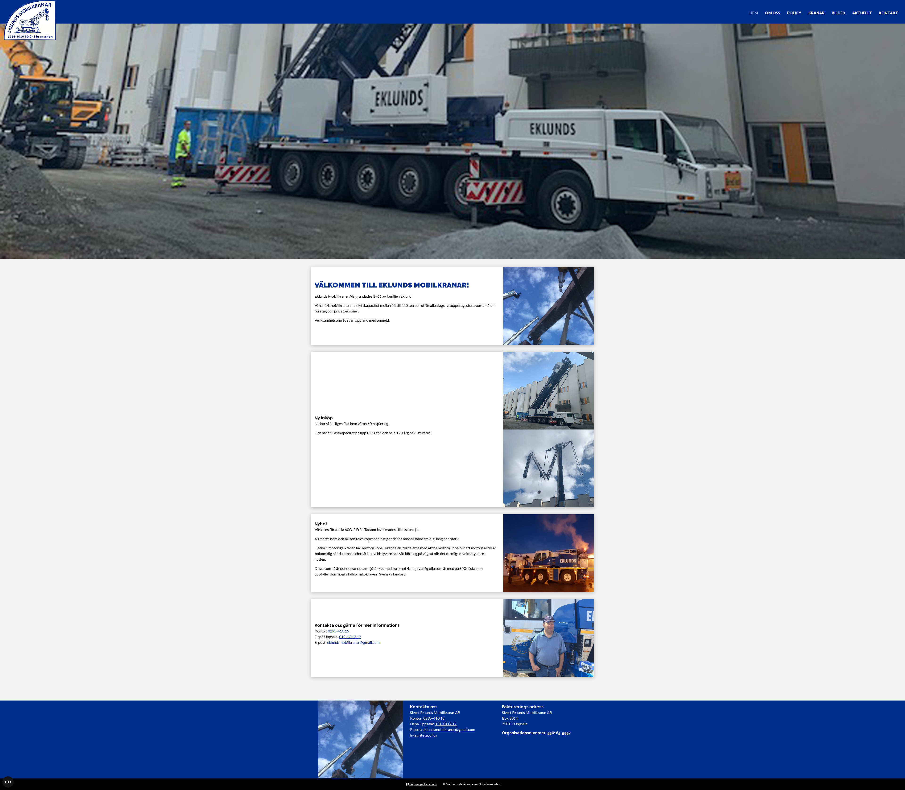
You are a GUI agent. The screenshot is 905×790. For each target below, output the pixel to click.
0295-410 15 (338, 631)
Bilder (838, 13)
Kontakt (888, 13)
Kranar (816, 13)
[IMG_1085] (548, 306)
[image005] (548, 638)
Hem (753, 13)
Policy (794, 13)
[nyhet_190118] (548, 553)
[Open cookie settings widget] (8, 782)
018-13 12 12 (350, 636)
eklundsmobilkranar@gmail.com (353, 642)
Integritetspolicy (423, 735)
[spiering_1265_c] (548, 468)
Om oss (772, 13)
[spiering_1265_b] (548, 390)
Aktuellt (862, 13)
